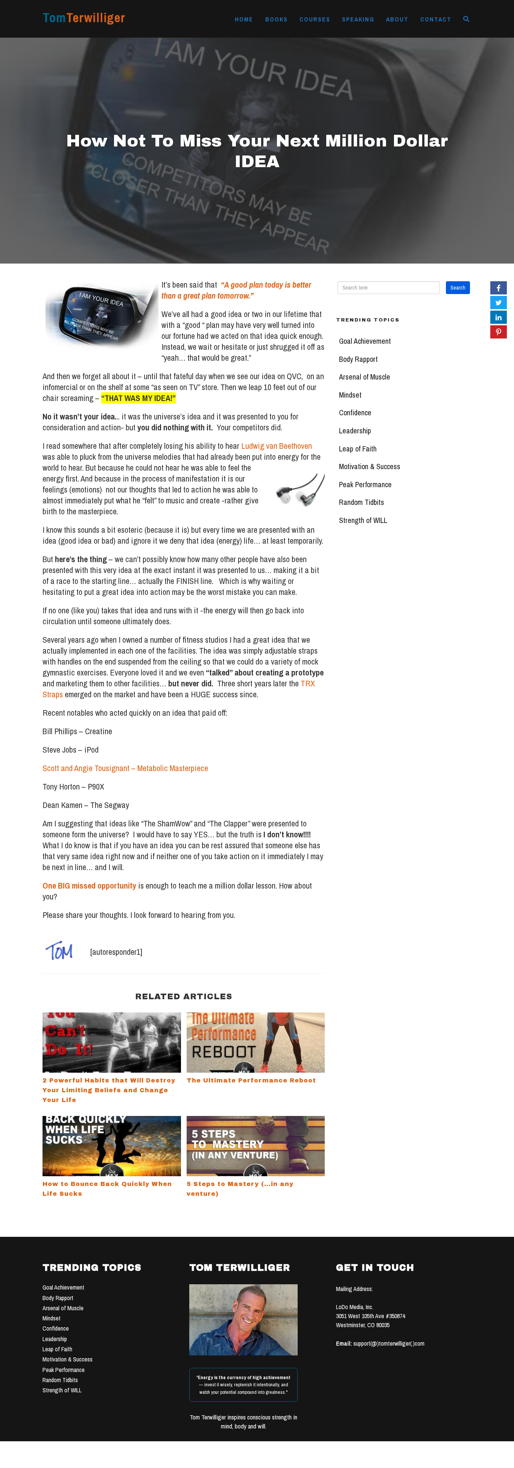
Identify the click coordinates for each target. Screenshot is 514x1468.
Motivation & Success (369, 466)
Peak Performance (365, 484)
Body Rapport (358, 359)
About (397, 19)
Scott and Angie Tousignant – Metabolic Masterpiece (125, 768)
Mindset (350, 395)
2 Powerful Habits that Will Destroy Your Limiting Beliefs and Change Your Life (109, 1090)
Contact (436, 19)
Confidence (355, 413)
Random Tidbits (361, 502)
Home (244, 19)
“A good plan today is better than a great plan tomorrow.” (236, 290)
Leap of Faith (358, 449)
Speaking (358, 19)
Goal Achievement (365, 341)
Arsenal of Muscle (364, 377)
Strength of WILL (363, 520)
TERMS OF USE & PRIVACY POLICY (314, 1460)
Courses (315, 19)
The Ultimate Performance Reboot (251, 1080)
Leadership (355, 431)
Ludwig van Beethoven (275, 445)
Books (276, 19)
